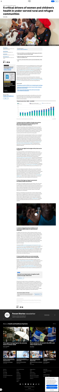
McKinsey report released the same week (27, 70)
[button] (36, 214)
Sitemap (29, 388)
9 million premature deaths (29, 265)
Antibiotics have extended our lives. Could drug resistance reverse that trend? (49, 359)
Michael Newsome (6, 56)
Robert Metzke (5, 51)
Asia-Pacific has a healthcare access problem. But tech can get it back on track (23, 359)
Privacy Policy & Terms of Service (29, 386)
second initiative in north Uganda (31, 164)
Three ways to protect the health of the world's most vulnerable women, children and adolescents (28, 90)
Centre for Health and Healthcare (22, 49)
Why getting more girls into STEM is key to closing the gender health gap (29, 85)
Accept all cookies (52, 387)
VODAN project (35, 198)
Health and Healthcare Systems (9, 5)
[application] (36, 214)
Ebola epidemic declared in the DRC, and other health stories (42, 343)
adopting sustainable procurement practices (28, 266)
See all (54, 323)
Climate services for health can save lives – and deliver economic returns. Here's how (9, 359)
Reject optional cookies (52, 385)
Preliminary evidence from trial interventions (24, 157)
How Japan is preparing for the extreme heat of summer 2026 (15, 343)
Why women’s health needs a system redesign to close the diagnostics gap (35, 359)
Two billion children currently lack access (26, 260)
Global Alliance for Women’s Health (34, 67)
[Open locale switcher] (1, 390)
